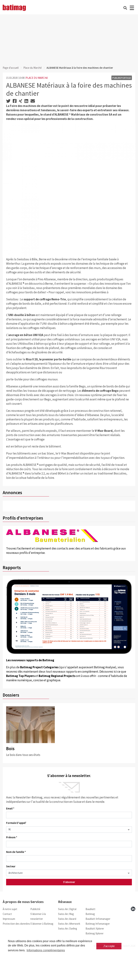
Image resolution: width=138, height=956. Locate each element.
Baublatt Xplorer (95, 928)
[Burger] (131, 7)
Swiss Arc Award (67, 918)
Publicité (35, 909)
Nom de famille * (16, 852)
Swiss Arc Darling (67, 928)
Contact (7, 914)
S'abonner (69, 882)
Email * (10, 808)
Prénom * (11, 837)
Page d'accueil (11, 67)
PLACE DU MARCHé (37, 78)
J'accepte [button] (109, 946)
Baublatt (90, 909)
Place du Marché (32, 67)
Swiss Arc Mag (66, 914)
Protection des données (16, 923)
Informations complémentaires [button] (46, 950)
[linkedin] (133, 909)
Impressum (9, 918)
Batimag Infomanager (98, 923)
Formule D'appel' (16, 823)
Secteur (10, 866)
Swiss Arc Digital (67, 909)
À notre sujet (10, 909)
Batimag (90, 914)
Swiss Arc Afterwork (69, 923)
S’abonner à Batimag (41, 923)
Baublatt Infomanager (98, 918)
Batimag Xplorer (95, 933)
